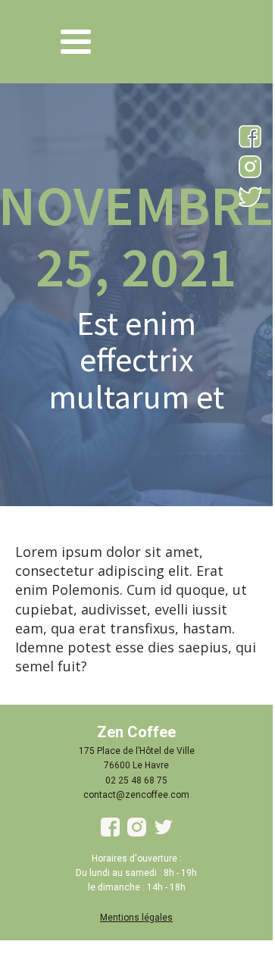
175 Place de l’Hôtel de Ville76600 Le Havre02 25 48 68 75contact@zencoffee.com (137, 773)
